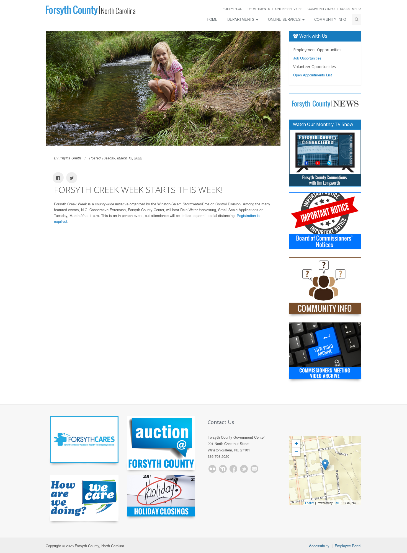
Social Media (350, 8)
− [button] (296, 451)
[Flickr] (212, 469)
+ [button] (296, 443)
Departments (259, 8)
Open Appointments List (312, 74)
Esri (336, 502)
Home (212, 19)
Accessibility (319, 545)
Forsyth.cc (232, 8)
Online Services (288, 8)
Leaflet (309, 502)
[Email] (254, 469)
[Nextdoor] (223, 469)
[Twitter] (244, 469)
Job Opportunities (307, 58)
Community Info (321, 8)
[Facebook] (233, 469)
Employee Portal (348, 545)
